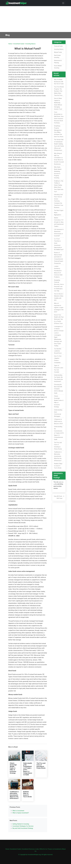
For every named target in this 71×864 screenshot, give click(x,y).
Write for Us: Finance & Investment (50, 849)
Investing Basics (30, 44)
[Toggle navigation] (63, 3)
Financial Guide (58, 46)
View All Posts (58, 496)
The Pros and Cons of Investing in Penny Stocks (41, 765)
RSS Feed (59, 498)
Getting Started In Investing (20, 824)
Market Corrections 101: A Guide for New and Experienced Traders (59, 222)
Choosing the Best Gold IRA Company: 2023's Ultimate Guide (58, 389)
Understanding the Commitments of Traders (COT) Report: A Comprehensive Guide (59, 433)
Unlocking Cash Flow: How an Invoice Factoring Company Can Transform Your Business (58, 201)
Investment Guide (18, 44)
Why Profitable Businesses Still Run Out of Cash (59, 82)
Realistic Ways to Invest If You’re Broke (27, 794)
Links (37, 849)
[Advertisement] (35, 19)
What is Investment (18, 810)
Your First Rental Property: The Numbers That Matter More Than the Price (59, 91)
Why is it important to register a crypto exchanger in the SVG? (58, 308)
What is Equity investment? (20, 813)
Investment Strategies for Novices (22, 826)
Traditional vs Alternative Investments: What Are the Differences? (14, 795)
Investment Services (28, 849)
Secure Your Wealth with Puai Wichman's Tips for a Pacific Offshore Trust (58, 319)
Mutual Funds (58, 52)
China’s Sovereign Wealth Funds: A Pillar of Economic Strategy (13, 768)
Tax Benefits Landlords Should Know (58, 351)
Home (10, 44)
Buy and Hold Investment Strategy (22, 828)
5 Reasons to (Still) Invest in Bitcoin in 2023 (58, 421)
